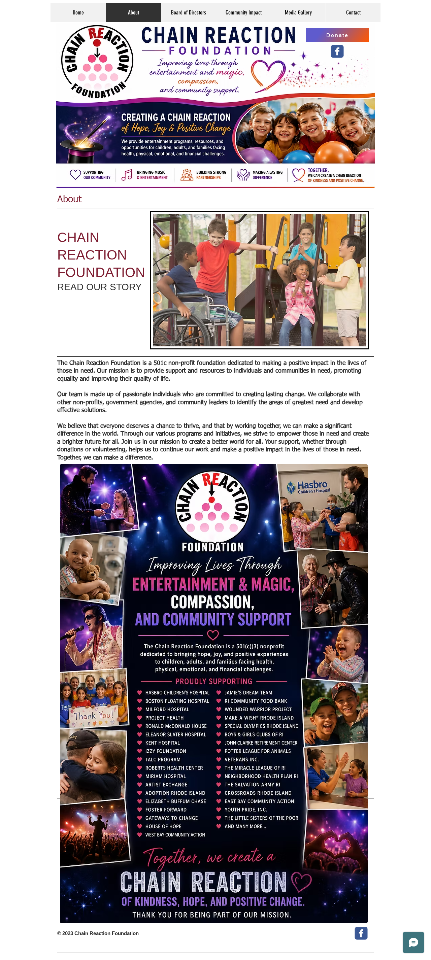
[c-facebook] (337, 51)
